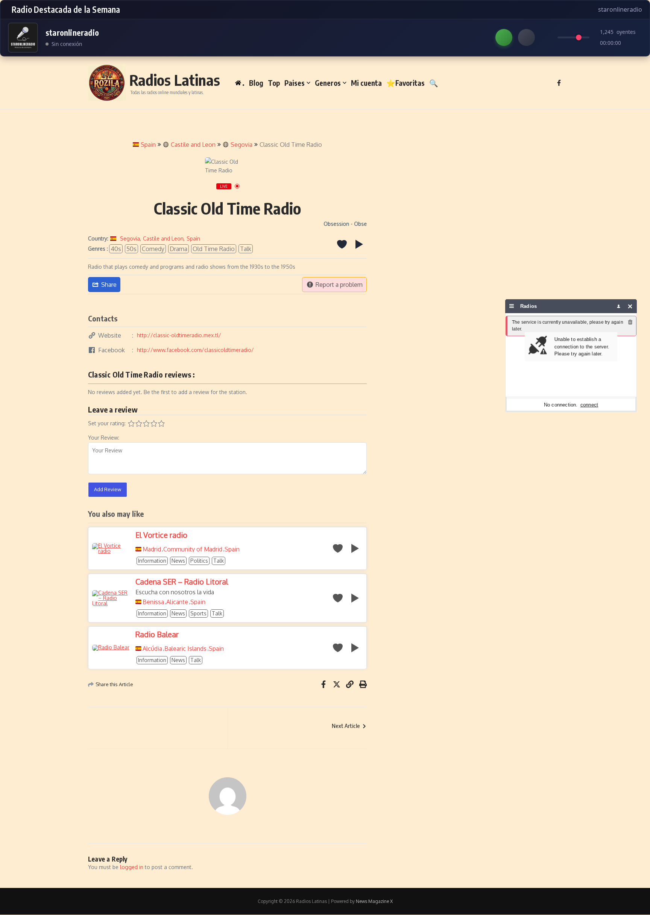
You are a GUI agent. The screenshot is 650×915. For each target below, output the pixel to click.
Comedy (153, 249)
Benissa (153, 602)
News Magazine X (374, 901)
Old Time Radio (214, 249)
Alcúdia (152, 649)
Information (152, 560)
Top (274, 82)
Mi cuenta (366, 82)
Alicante (177, 602)
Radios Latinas (174, 79)
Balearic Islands (185, 649)
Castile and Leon (193, 144)
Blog (256, 82)
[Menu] (511, 306)
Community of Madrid (192, 549)
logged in (131, 867)
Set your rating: (107, 423)
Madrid (152, 549)
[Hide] (630, 306)
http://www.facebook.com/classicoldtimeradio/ (195, 350)
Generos (328, 82)
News (178, 560)
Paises (294, 82)
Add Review (107, 489)
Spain (148, 144)
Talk (245, 249)
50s (131, 249)
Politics (199, 560)
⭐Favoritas (405, 82)
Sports (198, 613)
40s (116, 249)
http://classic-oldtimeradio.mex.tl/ (179, 335)
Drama (178, 249)
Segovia (241, 144)
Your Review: (103, 437)
